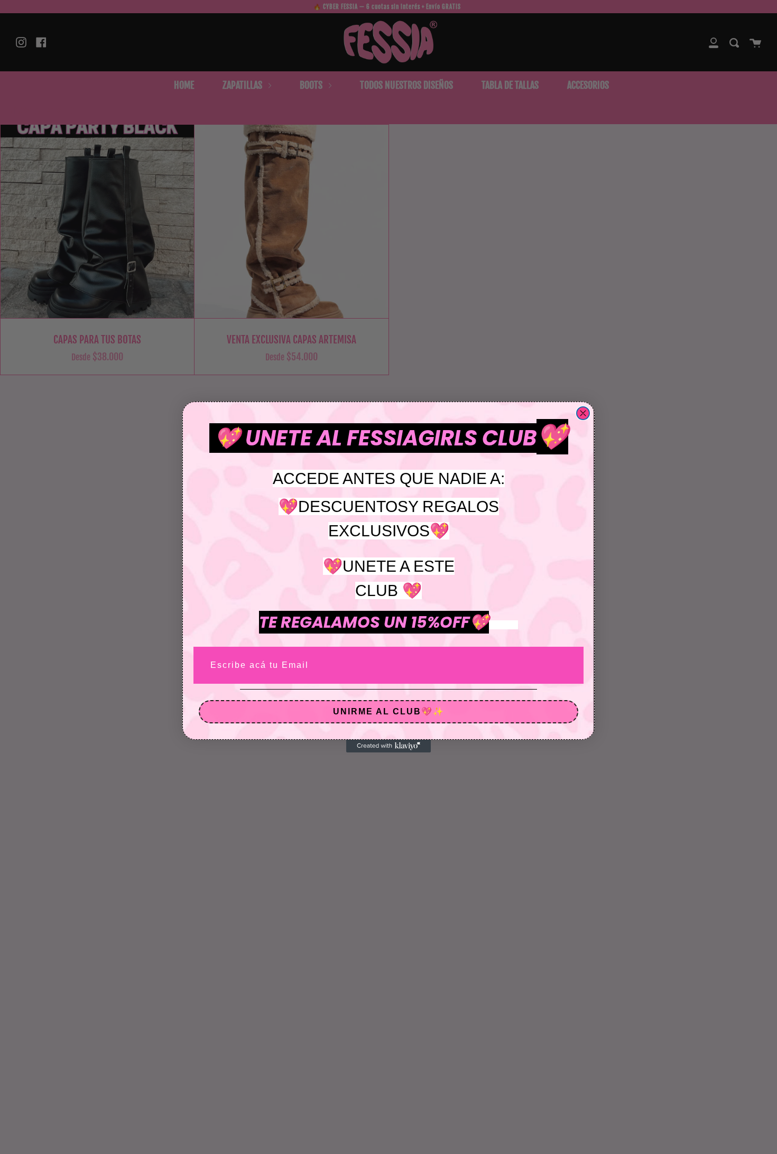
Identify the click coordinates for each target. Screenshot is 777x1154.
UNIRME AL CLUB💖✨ (389, 711)
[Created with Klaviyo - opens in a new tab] (388, 746)
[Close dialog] (583, 413)
